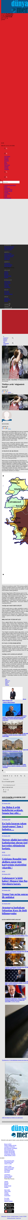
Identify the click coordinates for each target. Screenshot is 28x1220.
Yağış (6, 683)
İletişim (6, 301)
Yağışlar (7, 685)
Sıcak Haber (7, 287)
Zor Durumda (7, 198)
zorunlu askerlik (8, 191)
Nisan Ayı (7, 680)
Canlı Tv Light (8, 249)
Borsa (7, 1144)
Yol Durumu (9, 1154)
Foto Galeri (7, 165)
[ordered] (15, 776)
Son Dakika (7, 156)
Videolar (6, 166)
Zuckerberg (7, 188)
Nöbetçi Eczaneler (8, 256)
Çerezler (21, 1216)
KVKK (24, 1216)
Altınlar (6, 271)
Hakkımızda (7, 299)
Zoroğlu (6, 192)
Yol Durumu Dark (8, 248)
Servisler (6, 158)
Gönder (4, 775)
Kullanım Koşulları (11, 1218)
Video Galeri (7, 283)
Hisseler (6, 274)
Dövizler (6, 273)
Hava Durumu (10, 1148)
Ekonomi (6, 160)
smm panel (7, 259)
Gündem (6, 159)
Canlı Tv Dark (7, 253)
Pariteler (6, 277)
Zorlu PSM (7, 193)
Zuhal (5, 186)
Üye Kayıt (6, 292)
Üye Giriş (6, 291)
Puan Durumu (7, 266)
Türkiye (7, 682)
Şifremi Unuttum (8, 294)
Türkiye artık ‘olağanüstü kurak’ (6, 343)
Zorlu (5, 195)
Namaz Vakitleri (8, 264)
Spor (5, 162)
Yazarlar (6, 168)
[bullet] (17, 776)
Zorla (5, 196)
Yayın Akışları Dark (9, 255)
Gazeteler (6, 169)
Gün (6, 679)
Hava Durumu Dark (9, 246)
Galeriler (6, 304)
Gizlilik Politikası (15, 1216)
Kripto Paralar (7, 276)
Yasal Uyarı (18, 1218)
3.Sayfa (5, 339)
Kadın (5, 163)
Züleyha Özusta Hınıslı (10, 185)
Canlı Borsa (7, 263)
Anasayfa (6, 298)
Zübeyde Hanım (8, 189)
